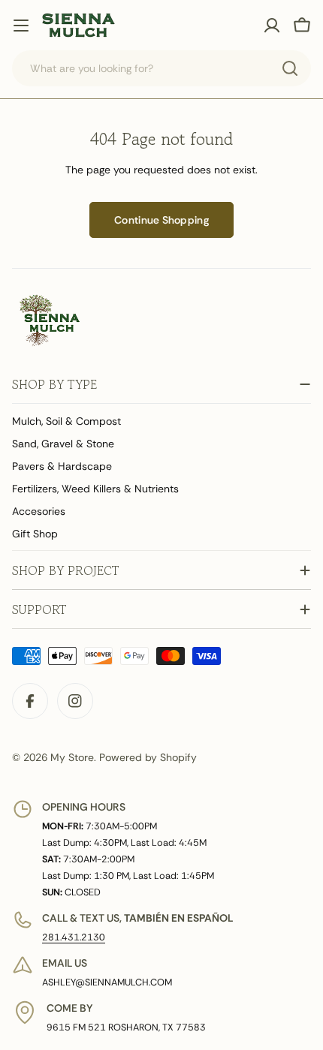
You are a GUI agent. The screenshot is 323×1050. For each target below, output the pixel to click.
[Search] (290, 68)
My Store (72, 757)
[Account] (272, 26)
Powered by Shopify (148, 757)
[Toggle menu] (21, 26)
